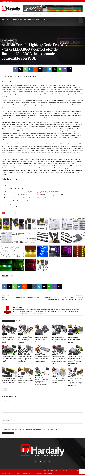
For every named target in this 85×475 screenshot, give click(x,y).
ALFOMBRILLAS (72, 354)
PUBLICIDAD (71, 470)
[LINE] (59, 69)
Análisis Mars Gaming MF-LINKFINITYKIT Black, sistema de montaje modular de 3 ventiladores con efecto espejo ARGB (25, 339)
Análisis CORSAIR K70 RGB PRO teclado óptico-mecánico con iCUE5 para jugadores (9, 380)
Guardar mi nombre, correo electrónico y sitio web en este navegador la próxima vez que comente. (30, 429)
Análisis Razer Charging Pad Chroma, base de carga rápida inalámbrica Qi (25, 380)
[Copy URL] (69, 69)
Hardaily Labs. (7, 62)
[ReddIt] (35, 69)
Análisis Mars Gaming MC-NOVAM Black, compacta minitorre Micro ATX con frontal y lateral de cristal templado (8, 339)
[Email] (40, 69)
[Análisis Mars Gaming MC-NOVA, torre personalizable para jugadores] (59, 372)
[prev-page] (3, 389)
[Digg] (54, 69)
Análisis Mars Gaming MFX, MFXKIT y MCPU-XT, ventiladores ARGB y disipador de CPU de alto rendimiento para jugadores (75, 382)
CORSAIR (11, 275)
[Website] (49, 461)
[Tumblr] (44, 69)
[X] (20, 69)
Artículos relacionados (8, 321)
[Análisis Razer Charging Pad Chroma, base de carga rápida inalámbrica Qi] (25, 372)
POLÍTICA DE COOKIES (48, 470)
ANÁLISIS (33, 15)
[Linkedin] (30, 69)
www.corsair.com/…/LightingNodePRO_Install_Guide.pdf (33, 198)
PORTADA (6, 15)
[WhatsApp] (25, 69)
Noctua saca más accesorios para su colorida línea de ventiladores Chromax (20, 298)
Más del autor (20, 321)
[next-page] (5, 389)
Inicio (3, 19)
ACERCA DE (57, 470)
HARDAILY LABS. (15, 15)
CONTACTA (64, 470)
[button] (81, 15)
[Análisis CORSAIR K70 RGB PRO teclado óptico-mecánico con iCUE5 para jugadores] (9, 372)
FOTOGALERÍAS (44, 15)
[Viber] (64, 69)
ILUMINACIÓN (10, 40)
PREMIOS (24, 15)
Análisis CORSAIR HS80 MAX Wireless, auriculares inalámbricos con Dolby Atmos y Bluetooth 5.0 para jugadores (75, 339)
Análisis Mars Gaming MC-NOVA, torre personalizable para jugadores (58, 380)
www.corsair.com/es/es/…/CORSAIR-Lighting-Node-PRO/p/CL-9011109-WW (36, 192)
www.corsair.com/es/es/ (22, 186)
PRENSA (55, 15)
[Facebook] (15, 69)
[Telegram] (49, 69)
